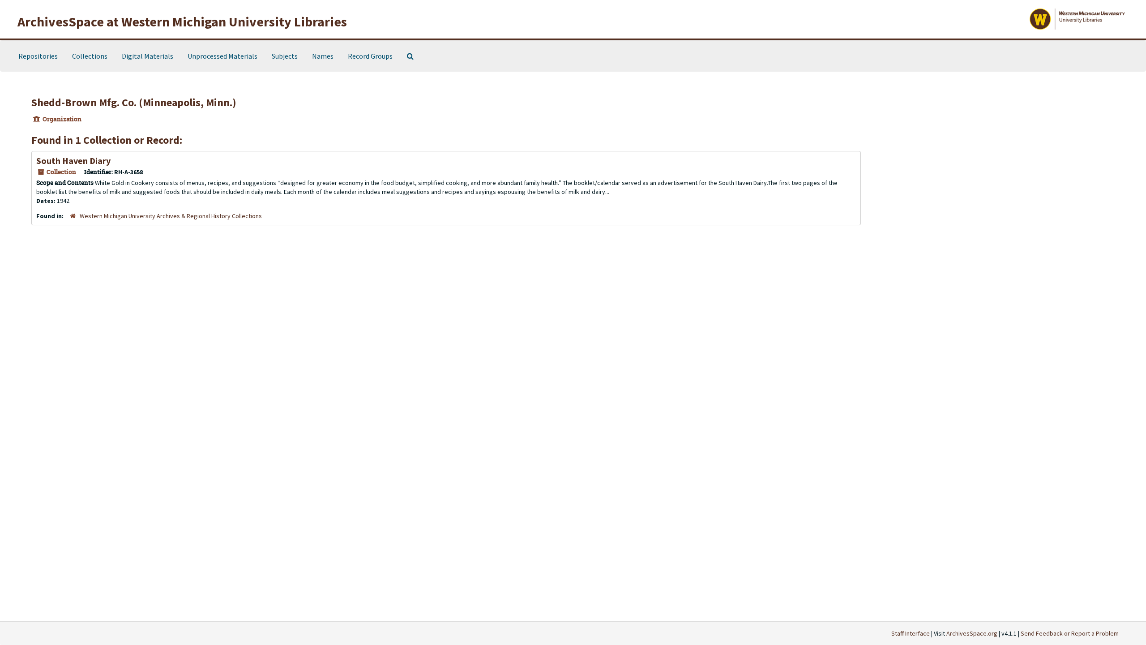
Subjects (285, 56)
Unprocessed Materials (222, 56)
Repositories (38, 56)
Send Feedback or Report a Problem (1070, 633)
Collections (89, 56)
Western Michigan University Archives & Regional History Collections (171, 216)
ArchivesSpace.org (971, 633)
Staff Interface (910, 633)
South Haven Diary (73, 160)
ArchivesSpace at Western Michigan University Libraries (182, 21)
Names (323, 56)
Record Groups (370, 56)
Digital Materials (147, 56)
